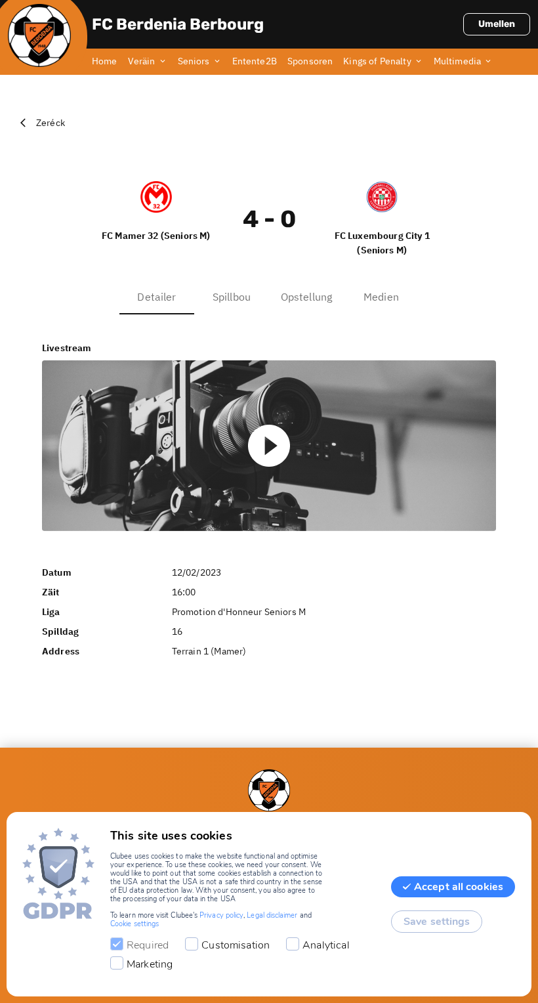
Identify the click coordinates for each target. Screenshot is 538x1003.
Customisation (235, 945)
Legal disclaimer (272, 915)
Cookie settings (134, 924)
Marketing (150, 964)
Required (148, 945)
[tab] (110, 62)
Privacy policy (221, 915)
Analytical (326, 945)
